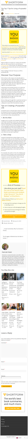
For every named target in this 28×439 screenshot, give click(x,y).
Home (2, 419)
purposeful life (4, 65)
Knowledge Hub (5, 426)
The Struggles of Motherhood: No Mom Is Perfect (13, 237)
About (2, 424)
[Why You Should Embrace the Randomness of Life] (12, 273)
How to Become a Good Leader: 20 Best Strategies (20, 316)
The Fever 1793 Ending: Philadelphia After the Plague (20, 285)
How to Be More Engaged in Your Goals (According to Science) (12, 316)
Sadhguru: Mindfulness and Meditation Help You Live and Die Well (5, 287)
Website (3, 376)
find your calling (6, 57)
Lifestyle (5, 223)
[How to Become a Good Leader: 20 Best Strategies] (20, 304)
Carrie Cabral (19, 323)
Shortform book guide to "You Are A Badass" (13, 46)
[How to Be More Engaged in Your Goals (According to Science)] (12, 304)
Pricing (3, 421)
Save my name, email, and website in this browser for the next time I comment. (13, 382)
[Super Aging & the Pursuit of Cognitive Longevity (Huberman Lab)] (5, 304)
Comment (4, 342)
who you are (10, 59)
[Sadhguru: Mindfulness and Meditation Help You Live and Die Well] (5, 273)
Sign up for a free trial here (17, 52)
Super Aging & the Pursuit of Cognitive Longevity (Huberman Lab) (5, 316)
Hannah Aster (11, 13)
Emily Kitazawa (12, 323)
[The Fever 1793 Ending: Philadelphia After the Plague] (20, 273)
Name (3, 361)
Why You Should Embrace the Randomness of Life (12, 285)
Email (3, 369)
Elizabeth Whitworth (4, 294)
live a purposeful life (14, 56)
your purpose (4, 68)
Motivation (10, 223)
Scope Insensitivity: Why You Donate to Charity (13, 229)
